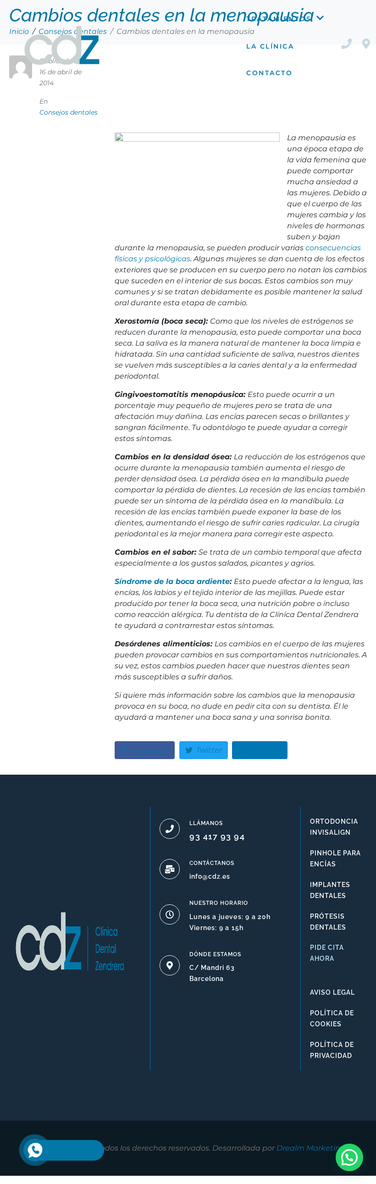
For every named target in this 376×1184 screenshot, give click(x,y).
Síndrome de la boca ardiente (172, 581)
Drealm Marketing (310, 1148)
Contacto (269, 73)
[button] (349, 1157)
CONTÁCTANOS (211, 863)
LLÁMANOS (206, 823)
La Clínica (270, 46)
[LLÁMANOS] (170, 829)
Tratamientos (278, 19)
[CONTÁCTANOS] (170, 869)
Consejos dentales (68, 112)
